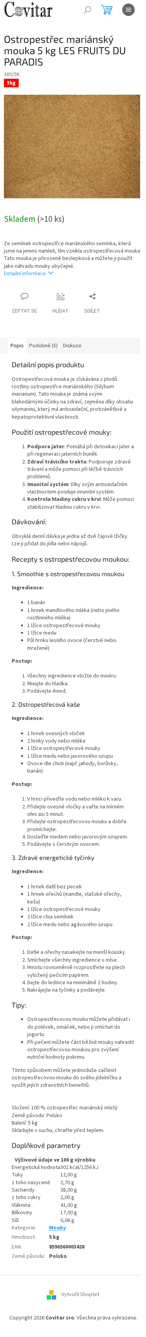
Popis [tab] (17, 346)
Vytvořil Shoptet (80, 1295)
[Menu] (128, 10)
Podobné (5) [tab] (43, 346)
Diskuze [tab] (72, 346)
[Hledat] (87, 10)
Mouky (57, 1228)
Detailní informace (25, 274)
